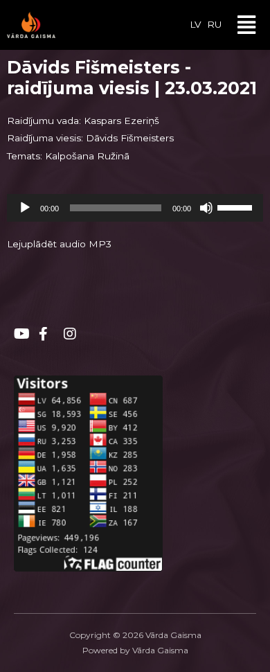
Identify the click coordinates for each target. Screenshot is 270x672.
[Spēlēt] (25, 208)
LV (195, 24)
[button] (247, 25)
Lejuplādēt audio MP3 (59, 243)
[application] (135, 208)
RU (214, 24)
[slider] (236, 206)
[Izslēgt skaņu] (206, 208)
